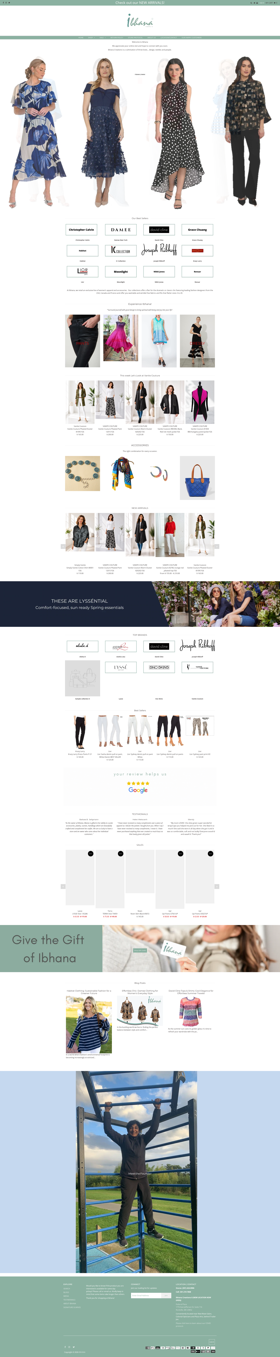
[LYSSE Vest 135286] (80, 877)
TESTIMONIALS (69, 1300)
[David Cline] (159, 230)
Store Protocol (135, 38)
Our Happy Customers (192, 38)
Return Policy (116, 38)
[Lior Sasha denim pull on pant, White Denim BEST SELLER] (110, 731)
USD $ (261, 3)
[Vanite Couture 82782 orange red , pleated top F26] (170, 535)
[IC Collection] (120, 251)
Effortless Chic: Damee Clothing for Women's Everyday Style (140, 992)
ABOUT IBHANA (69, 1303)
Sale (102, 38)
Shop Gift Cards (140, 950)
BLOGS (66, 1292)
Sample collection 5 (82, 699)
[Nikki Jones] (159, 272)
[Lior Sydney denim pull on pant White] (140, 730)
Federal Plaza (181, 1304)
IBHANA (82, 1352)
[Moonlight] (120, 272)
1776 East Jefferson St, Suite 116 (189, 1307)
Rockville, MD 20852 (184, 1310)
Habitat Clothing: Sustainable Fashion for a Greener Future (89, 992)
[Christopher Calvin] (82, 230)
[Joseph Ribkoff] (159, 249)
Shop (90, 38)
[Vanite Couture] (197, 667)
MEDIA (66, 1296)
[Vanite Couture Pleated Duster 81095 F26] (80, 402)
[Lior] (82, 272)
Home (80, 38)
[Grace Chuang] (197, 230)
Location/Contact (169, 38)
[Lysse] (120, 667)
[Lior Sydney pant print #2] (200, 725)
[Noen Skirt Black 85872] (140, 871)
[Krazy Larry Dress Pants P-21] (80, 732)
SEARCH (66, 1288)
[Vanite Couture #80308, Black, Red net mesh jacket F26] (170, 402)
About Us (151, 38)
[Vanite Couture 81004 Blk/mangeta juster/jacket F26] (200, 402)
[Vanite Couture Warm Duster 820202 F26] (140, 402)
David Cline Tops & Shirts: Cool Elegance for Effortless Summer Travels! (191, 992)
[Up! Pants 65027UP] (200, 877)
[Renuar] (197, 272)
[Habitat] (82, 251)
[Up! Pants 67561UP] (170, 879)
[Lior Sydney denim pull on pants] (170, 731)
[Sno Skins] (159, 667)
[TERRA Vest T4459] (110, 879)
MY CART (271, 3)
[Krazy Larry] (197, 251)
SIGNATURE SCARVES (72, 1307)
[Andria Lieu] (120, 646)
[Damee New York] (120, 230)
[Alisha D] (82, 646)
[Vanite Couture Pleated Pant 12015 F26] (110, 399)
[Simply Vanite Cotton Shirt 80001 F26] (80, 532)
